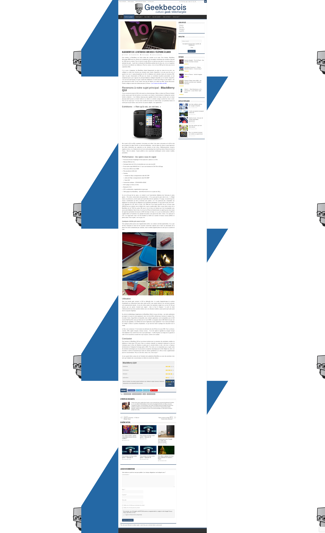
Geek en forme (166, 16)
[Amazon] (194, 2)
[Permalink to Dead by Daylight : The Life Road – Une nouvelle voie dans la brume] (181, 61)
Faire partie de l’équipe (141, 1)
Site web (124, 500)
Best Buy (181, 27)
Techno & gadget (128, 16)
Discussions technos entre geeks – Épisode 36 (147, 456)
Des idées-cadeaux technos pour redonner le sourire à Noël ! (166, 457)
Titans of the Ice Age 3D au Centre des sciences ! (165, 418)
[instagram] (188, 2)
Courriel (124, 494)
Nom (123, 489)
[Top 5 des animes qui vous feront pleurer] (183, 128)
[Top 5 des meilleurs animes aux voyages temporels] (183, 106)
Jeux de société (156, 16)
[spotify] (190, 2)
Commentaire (125, 474)
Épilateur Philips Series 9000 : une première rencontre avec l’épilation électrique (192, 82)
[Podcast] (195, 2)
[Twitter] (183, 2)
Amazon (181, 25)
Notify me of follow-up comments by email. (134, 505)
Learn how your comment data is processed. (151, 525)
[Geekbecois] (162, 9)
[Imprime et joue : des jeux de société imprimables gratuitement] (183, 120)
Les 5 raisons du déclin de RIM (158, 83)
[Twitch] (192, 2)
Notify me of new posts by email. (132, 507)
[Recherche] (205, 1)
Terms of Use (132, 512)
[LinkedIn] (184, 2)
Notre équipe (131, 1)
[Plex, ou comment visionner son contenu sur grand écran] (183, 134)
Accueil (121, 16)
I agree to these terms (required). (133, 514)
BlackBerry (127, 394)
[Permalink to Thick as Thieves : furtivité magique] (181, 75)
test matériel (151, 394)
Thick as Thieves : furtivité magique (193, 74)
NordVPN (181, 31)
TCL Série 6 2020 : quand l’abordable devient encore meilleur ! (129, 437)
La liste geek (151, 1)
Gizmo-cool (175, 16)
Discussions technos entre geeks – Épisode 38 (147, 436)
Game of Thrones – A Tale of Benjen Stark (131, 418)
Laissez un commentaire (157, 54)
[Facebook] (181, 2)
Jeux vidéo (147, 16)
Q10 (144, 394)
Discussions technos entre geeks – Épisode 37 (129, 456)
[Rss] (180, 2)
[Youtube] (186, 2)
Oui (192, 47)
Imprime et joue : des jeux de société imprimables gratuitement (196, 119)
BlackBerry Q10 (137, 394)
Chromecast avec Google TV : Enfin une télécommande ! (165, 440)
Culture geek (138, 16)
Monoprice (181, 29)
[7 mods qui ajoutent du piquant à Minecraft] (183, 113)
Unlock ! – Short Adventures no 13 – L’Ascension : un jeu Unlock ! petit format (193, 91)
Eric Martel (125, 54)
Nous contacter (122, 1)
